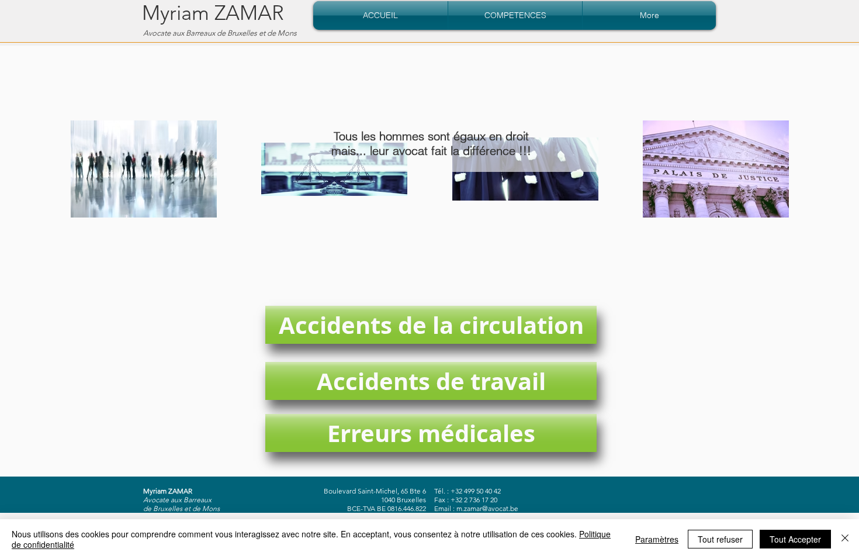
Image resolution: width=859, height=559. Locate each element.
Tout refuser (720, 539)
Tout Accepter (795, 539)
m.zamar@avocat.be (487, 508)
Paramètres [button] (656, 539)
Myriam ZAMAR (213, 12)
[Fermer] (845, 539)
